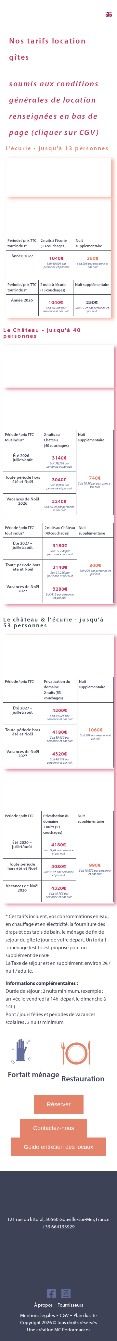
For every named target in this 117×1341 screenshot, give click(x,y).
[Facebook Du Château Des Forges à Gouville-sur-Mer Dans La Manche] (51, 1293)
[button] (91, 13)
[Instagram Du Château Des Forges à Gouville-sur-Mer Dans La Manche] (66, 1293)
